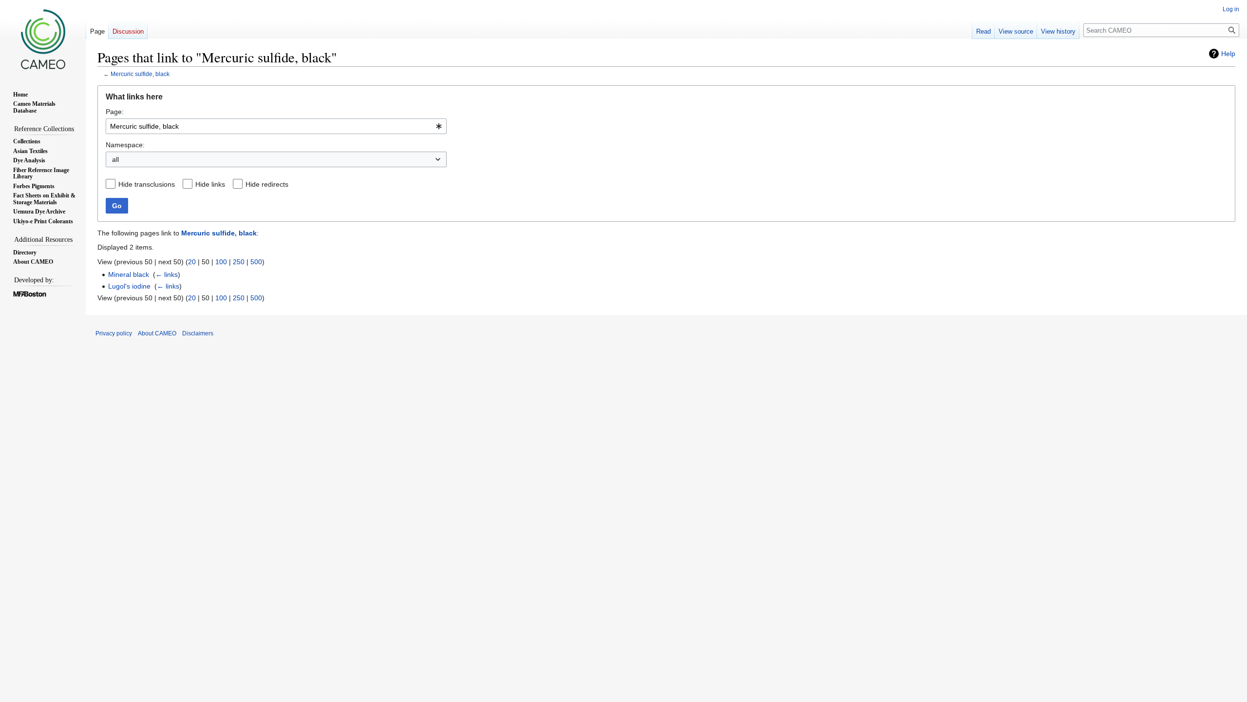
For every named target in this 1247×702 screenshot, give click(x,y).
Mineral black (128, 274)
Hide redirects (267, 184)
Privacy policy (113, 333)
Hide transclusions (146, 184)
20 (192, 262)
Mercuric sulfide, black (140, 74)
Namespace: (125, 145)
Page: (115, 112)
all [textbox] (115, 159)
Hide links (210, 184)
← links (166, 274)
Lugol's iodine (129, 286)
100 (221, 262)
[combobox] (276, 126)
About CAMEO (157, 333)
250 (239, 262)
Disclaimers (197, 333)
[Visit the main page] (43, 39)
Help (1228, 54)
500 (256, 262)
